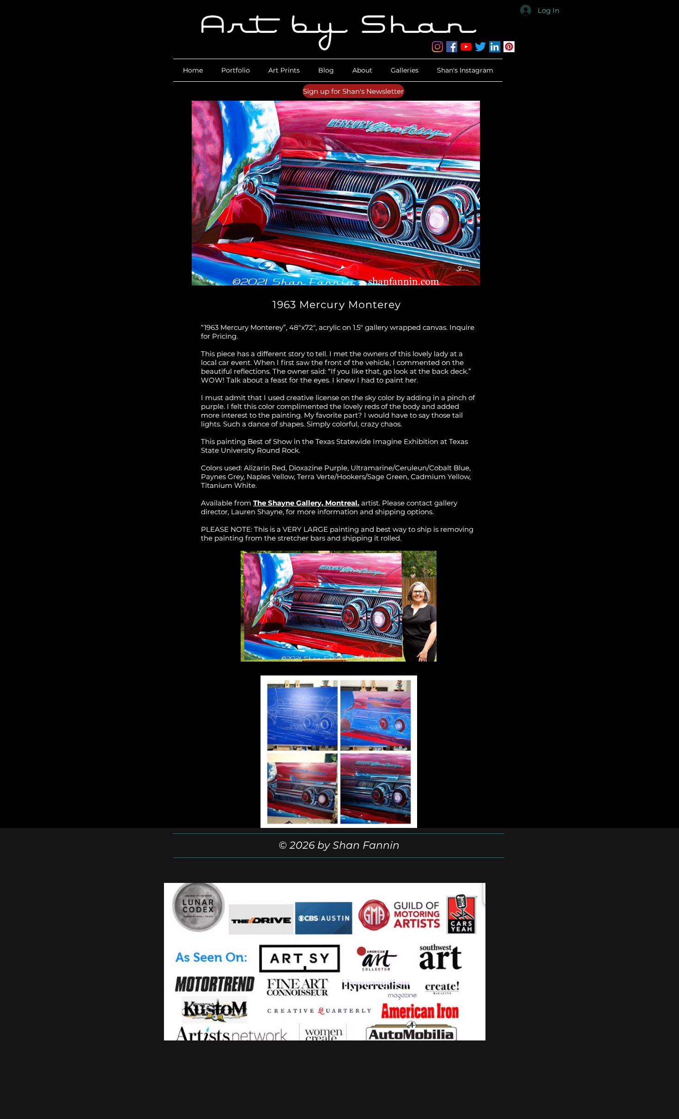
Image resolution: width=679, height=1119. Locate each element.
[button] (362, 70)
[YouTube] (466, 46)
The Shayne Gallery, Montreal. (306, 503)
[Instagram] (437, 46)
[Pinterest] (509, 46)
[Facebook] (451, 46)
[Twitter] (480, 46)
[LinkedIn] (494, 46)
